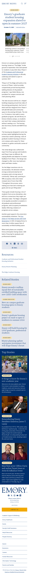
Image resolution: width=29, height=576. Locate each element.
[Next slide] (17, 56)
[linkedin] (20, 495)
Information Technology (9, 561)
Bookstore (5, 548)
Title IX (21, 570)
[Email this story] (22, 244)
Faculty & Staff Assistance (9, 528)
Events (4, 524)
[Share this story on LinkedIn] (14, 243)
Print (15, 247)
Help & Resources (7, 532)
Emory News (9, 3)
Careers (4, 552)
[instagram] (14, 495)
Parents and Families (8, 565)
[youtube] (17, 495)
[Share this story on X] (11, 243)
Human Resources (7, 556)
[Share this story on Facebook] (7, 243)
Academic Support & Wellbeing (10, 515)
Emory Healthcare (7, 520)
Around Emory (14, 10)
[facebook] (9, 495)
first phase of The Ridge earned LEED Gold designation (14, 218)
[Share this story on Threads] (18, 243)
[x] (11, 495)
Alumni (4, 544)
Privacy (17, 570)
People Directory (7, 537)
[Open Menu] (25, 3)
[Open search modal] (21, 3)
